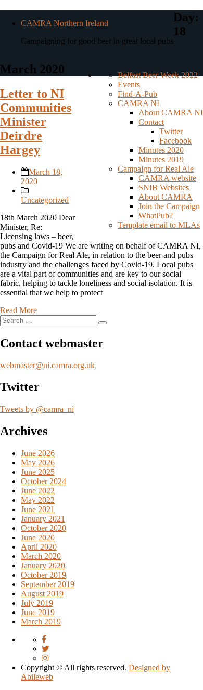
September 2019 (47, 584)
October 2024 (43, 481)
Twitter (171, 131)
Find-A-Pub (137, 93)
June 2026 (38, 453)
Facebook (175, 140)
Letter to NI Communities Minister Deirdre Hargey (35, 122)
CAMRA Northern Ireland (64, 23)
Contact (151, 122)
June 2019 (38, 612)
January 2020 (43, 565)
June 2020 (38, 537)
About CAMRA (165, 196)
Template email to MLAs (159, 224)
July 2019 (37, 602)
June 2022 (38, 490)
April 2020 (39, 546)
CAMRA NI (138, 103)
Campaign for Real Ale (156, 168)
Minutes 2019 (161, 159)
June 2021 (38, 509)
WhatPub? (155, 215)
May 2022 (38, 500)
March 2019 (41, 621)
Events (129, 84)
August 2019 (42, 593)
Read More (18, 310)
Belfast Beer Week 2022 (158, 75)
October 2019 (43, 574)
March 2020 (41, 556)
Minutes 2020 (161, 150)
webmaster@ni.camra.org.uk (47, 365)
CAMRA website (167, 178)
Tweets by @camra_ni (37, 409)
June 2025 (38, 471)
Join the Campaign (169, 206)
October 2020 (43, 528)
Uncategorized (45, 200)
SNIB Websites (163, 187)
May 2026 (38, 462)
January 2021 (43, 518)
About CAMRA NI (170, 112)
